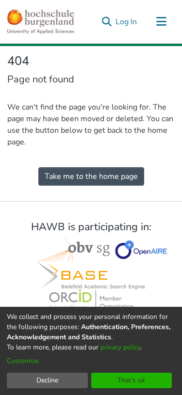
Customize (22, 360)
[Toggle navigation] (161, 22)
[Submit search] (106, 22)
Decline (47, 380)
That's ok (131, 380)
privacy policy (120, 347)
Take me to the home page (91, 176)
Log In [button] (127, 21)
